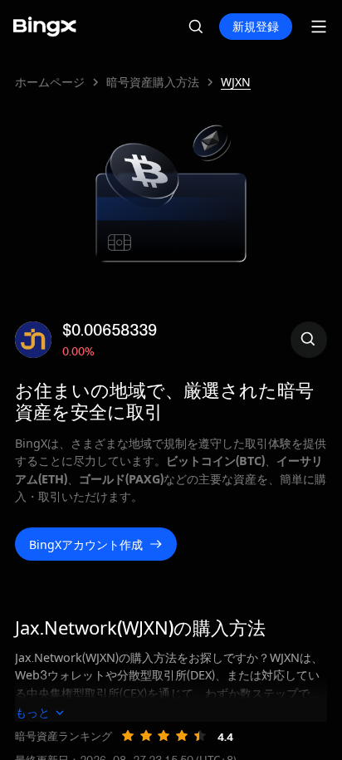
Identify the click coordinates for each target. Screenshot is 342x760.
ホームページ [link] (50, 81)
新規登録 (255, 26)
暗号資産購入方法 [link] (152, 81)
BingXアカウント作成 (86, 544)
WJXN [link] (236, 81)
